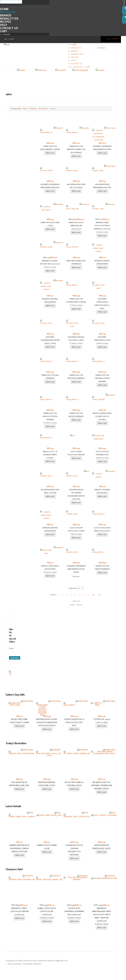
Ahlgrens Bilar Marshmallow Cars (102, 186)
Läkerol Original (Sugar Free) (102, 491)
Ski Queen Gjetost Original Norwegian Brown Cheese (101, 785)
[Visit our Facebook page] (10, 673)
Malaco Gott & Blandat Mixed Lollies (50, 454)
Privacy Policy (27, 964)
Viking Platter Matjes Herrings (76, 414)
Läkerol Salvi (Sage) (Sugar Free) (50, 567)
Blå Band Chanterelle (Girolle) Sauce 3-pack (102, 303)
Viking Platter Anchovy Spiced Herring (50, 416)
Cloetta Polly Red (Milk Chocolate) (102, 529)
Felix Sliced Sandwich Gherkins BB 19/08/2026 (74, 911)
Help (3, 25)
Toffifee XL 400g (101, 719)
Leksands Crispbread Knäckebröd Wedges (50, 186)
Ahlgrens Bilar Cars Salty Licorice (76, 186)
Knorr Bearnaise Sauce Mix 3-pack (46, 784)
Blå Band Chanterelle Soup (102, 338)
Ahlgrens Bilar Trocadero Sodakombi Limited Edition (76, 494)
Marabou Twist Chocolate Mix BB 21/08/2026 (19, 911)
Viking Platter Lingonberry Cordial (50, 147)
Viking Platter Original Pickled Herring (102, 378)
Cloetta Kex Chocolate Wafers (76, 453)
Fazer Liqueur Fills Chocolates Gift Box (74, 722)
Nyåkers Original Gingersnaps (50, 300)
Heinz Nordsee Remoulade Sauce (101, 847)
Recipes (5, 21)
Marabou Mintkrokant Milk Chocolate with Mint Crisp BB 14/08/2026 (101, 914)
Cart (3, 31)
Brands (5, 15)
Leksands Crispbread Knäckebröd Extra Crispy (76, 569)
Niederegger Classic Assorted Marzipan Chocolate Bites (46, 722)
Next (93, 595)
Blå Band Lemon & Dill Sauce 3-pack (76, 338)
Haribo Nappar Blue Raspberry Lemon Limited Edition (19, 848)
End (99, 595)
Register (11, 39)
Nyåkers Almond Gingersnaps (50, 529)
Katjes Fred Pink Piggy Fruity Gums (19, 721)
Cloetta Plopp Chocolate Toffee (76, 529)
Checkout (6, 34)
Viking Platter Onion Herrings (102, 567)
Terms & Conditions (14, 964)
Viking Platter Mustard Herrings (76, 376)
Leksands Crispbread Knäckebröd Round (102, 147)
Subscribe (14, 658)
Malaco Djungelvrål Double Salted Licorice (102, 416)
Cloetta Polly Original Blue (102, 453)
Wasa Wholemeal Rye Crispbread (76, 262)
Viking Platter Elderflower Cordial (76, 300)
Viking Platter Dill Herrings (50, 376)
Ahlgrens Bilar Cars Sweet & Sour (50, 491)
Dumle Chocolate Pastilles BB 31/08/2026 (46, 911)
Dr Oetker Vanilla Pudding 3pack (74, 784)
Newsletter (9, 18)
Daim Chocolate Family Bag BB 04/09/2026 (76, 225)
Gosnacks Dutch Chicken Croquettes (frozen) (74, 850)
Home (4, 9)
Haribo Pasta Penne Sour (47, 847)
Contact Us (9, 28)
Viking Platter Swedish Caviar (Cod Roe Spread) (76, 149)
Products (7, 12)
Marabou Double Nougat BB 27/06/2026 (50, 262)
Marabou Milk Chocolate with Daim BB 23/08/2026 (102, 225)
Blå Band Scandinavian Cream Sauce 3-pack (50, 340)
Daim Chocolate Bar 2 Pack (50, 224)
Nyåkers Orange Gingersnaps (102, 262)
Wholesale (37, 964)
